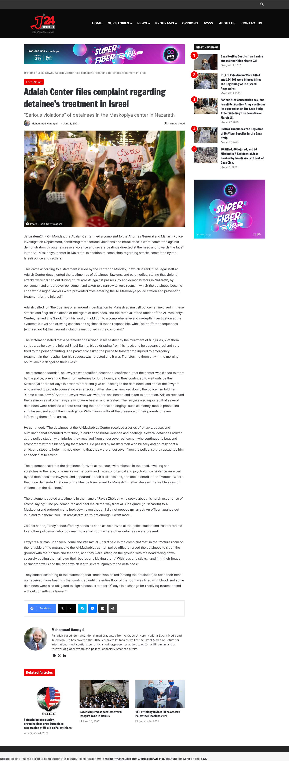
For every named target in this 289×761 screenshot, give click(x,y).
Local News (45, 72)
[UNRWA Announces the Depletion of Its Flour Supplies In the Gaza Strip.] (205, 135)
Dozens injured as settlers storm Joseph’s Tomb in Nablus (101, 714)
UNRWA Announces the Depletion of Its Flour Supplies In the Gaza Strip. (242, 133)
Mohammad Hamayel (45, 123)
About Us (227, 23)
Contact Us (251, 23)
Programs (164, 23)
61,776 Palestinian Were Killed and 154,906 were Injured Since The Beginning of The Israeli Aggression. (241, 82)
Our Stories (118, 23)
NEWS (142, 23)
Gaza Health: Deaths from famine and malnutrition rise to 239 (242, 58)
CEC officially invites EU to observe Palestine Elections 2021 (157, 714)
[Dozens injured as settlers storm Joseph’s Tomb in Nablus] (104, 694)
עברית (208, 23)
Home (97, 23)
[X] (59, 655)
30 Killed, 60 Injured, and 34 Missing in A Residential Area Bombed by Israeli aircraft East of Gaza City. (242, 156)
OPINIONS (190, 23)
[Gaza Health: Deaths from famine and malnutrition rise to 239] (205, 62)
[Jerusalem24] (44, 23)
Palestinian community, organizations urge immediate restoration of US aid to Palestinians (48, 724)
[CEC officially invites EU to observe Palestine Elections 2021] (160, 694)
